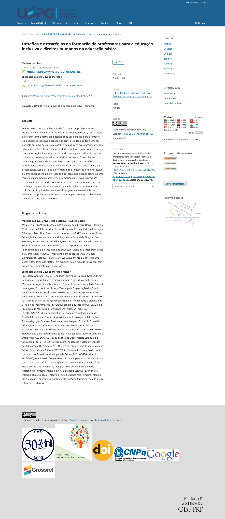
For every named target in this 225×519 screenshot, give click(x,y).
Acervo (34, 33)
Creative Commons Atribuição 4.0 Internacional (96, 420)
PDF (119, 62)
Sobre (20, 23)
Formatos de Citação (125, 186)
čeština (167, 43)
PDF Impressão (60, 23)
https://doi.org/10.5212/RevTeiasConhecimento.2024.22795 (60, 95)
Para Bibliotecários (173, 103)
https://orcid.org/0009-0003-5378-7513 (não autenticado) (54, 71)
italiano (168, 68)
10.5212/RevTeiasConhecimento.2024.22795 (133, 169)
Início (24, 33)
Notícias (105, 23)
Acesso (204, 2)
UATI (129, 23)
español (168, 58)
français (168, 63)
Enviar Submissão (175, 183)
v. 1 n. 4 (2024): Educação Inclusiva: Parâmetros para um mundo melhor (76, 33)
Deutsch (168, 48)
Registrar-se (191, 2)
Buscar (201, 23)
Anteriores (90, 23)
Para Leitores (170, 93)
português (169, 73)
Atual (76, 23)
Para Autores (170, 98)
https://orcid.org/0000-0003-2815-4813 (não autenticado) (54, 85)
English (168, 53)
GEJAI (118, 23)
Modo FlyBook (38, 23)
